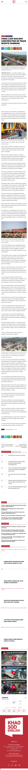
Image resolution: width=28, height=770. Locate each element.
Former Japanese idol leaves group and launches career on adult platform (13, 506)
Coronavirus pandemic (9, 429)
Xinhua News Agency (7, 45)
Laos (16, 429)
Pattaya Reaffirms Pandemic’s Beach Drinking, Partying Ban (21, 446)
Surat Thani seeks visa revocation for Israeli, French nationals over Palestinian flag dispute (13, 530)
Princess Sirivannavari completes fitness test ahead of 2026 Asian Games (12, 513)
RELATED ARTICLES (6, 451)
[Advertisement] (14, 18)
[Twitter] (15, 765)
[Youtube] (19, 765)
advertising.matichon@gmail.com (15, 755)
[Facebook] (8, 765)
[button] (26, 1)
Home (2, 33)
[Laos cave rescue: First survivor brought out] (4, 475)
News (3, 36)
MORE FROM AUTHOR (16, 451)
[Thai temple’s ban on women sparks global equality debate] (14, 616)
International (7, 33)
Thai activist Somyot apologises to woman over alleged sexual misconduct (13, 541)
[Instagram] (12, 765)
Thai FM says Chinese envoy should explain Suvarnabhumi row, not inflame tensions (12, 518)
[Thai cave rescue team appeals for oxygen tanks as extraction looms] (4, 488)
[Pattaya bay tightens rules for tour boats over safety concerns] (14, 597)
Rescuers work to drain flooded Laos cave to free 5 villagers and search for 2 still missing (17, 482)
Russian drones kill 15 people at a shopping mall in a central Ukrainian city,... (13, 534)
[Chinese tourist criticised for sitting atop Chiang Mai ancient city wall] (14, 558)
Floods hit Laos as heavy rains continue (16, 455)
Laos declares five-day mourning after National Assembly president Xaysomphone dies (16, 463)
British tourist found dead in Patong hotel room (13, 515)
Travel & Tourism (5, 546)
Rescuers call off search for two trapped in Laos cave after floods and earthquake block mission (17, 469)
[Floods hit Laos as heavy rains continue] (4, 457)
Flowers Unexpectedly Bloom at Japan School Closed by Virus (7, 446)
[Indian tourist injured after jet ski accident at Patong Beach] (14, 577)
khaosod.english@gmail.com (15, 750)
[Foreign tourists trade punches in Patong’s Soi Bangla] (14, 636)
